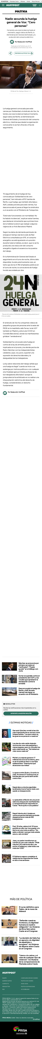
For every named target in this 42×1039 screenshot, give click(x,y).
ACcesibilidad (25, 989)
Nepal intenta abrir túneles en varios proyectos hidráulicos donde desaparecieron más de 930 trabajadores (26, 816)
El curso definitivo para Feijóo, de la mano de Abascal (29, 909)
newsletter (6, 986)
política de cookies (27, 981)
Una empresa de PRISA (21, 1029)
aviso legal (24, 983)
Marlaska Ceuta (14, 1)
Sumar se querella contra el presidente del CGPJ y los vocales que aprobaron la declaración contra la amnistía (29, 680)
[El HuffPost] (13, 5)
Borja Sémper (36, 1)
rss (3, 989)
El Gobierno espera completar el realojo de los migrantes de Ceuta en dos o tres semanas (25, 858)
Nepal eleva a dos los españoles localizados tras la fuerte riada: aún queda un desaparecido (26, 789)
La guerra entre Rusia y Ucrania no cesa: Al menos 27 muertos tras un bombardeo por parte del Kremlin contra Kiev (26, 775)
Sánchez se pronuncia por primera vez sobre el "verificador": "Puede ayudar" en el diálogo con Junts (29, 667)
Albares (23, 1)
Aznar (28, 1)
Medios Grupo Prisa (21, 1033)
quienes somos (7, 981)
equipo (4, 978)
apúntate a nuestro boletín (21, 713)
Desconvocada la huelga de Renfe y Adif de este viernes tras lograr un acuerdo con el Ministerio (29, 691)
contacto (5, 983)
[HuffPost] (9, 972)
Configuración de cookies (29, 978)
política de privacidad (28, 986)
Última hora (35, 5)
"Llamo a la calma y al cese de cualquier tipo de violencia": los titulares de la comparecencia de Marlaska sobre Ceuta (29, 959)
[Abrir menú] (3, 5)
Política (21, 11)
